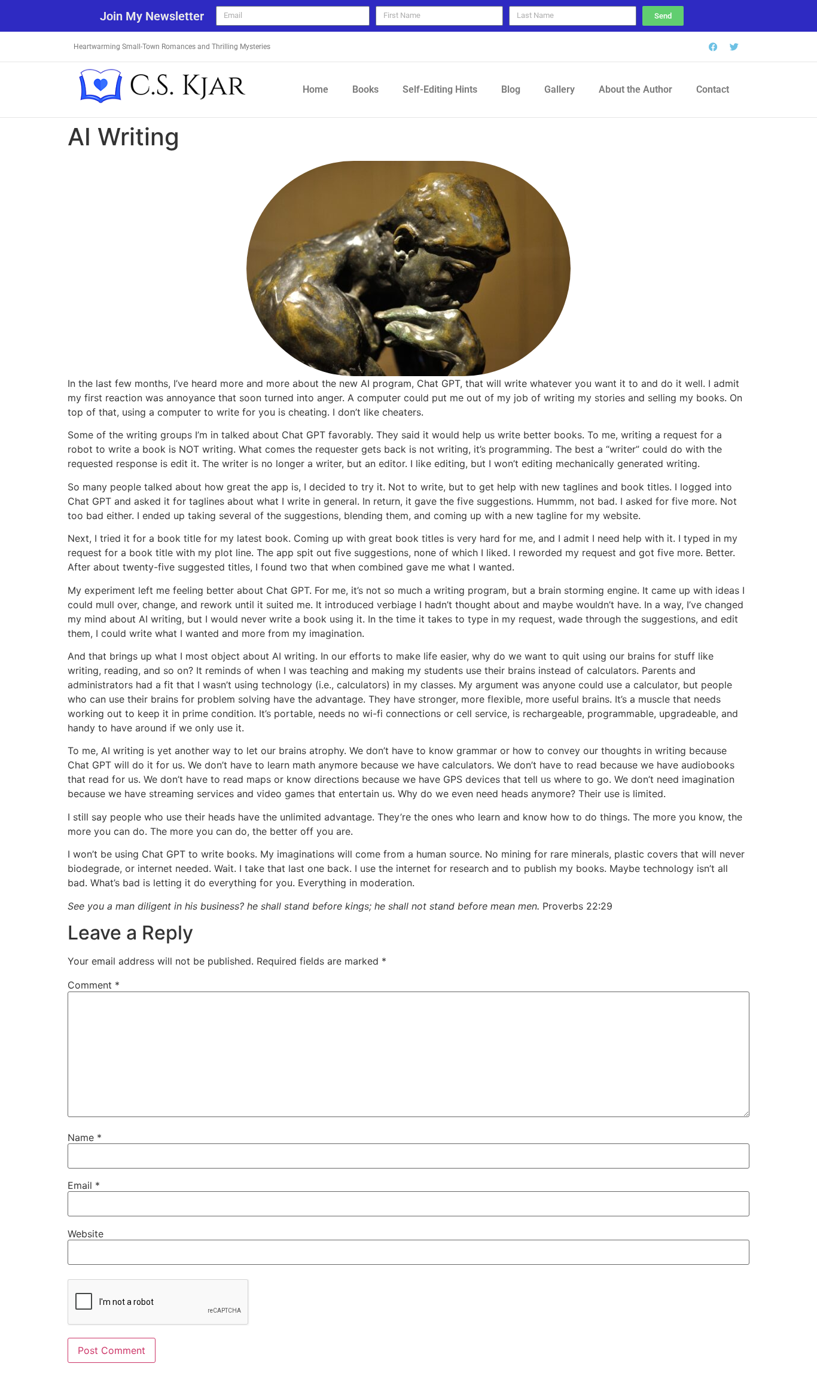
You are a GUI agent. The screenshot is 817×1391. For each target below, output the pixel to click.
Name (85, 1137)
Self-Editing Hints (440, 89)
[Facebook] (714, 47)
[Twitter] (734, 47)
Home (315, 89)
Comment (94, 985)
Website (85, 1234)
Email (84, 1185)
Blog (510, 89)
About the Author (635, 89)
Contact (712, 89)
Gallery (559, 89)
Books (365, 89)
